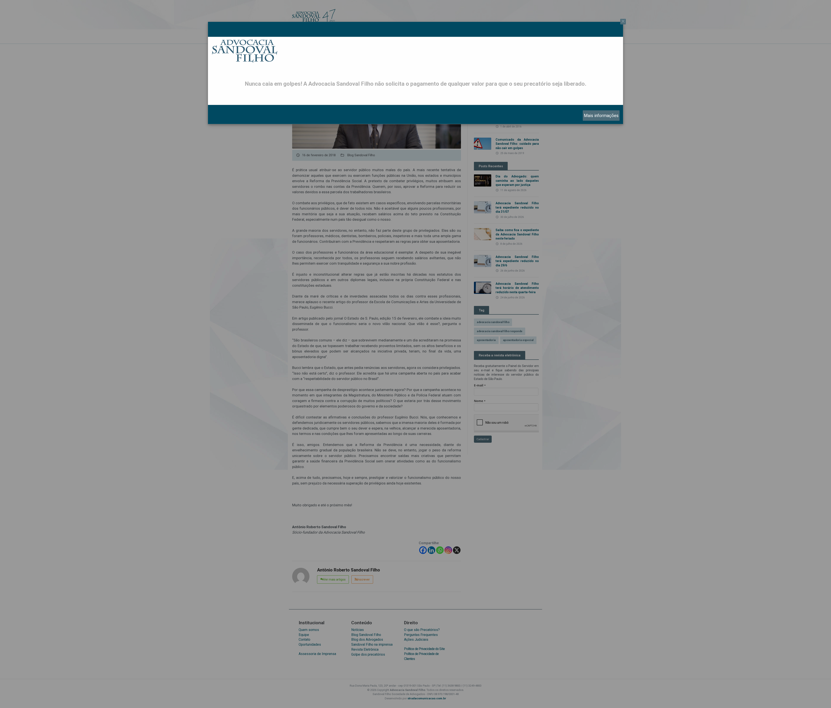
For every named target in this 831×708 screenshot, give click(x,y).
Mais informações (601, 115)
